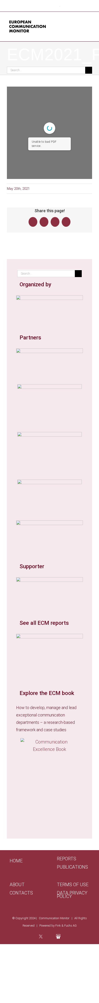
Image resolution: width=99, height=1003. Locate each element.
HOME (16, 861)
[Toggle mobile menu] (90, 24)
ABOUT (17, 884)
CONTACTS (21, 893)
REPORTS (66, 859)
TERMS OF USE (72, 884)
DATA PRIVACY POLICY (72, 894)
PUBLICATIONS (72, 867)
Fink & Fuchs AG (66, 925)
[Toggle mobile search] (82, 24)
